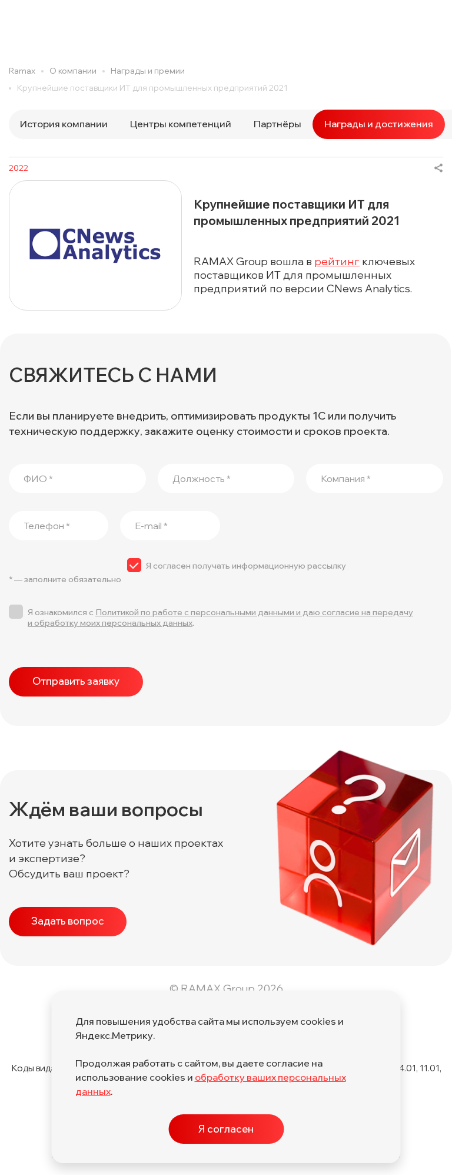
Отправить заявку (75, 681)
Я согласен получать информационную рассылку (246, 565)
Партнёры (277, 124)
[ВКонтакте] (438, 168)
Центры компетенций (180, 124)
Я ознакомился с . (220, 617)
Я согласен (226, 1129)
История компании (64, 124)
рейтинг (337, 261)
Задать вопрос (67, 921)
